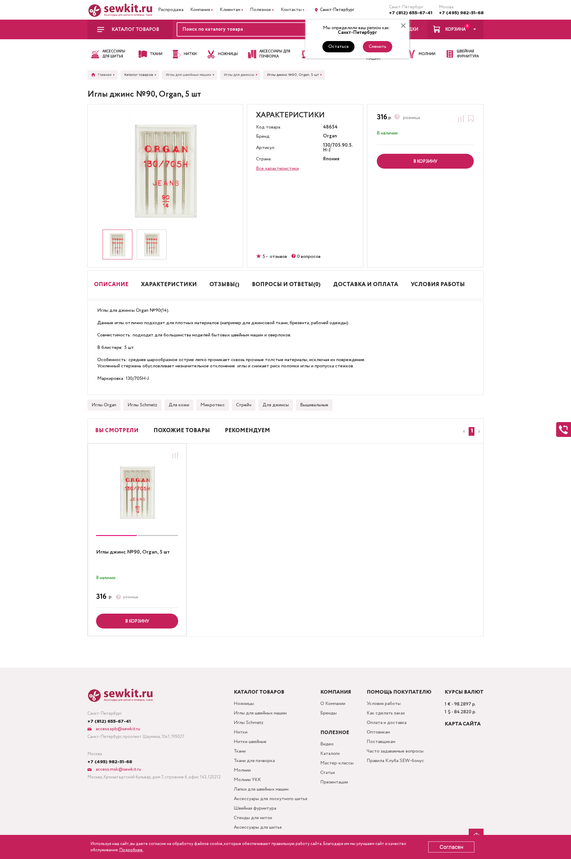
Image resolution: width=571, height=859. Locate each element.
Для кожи (179, 405)
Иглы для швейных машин (260, 713)
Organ (330, 136)
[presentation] (463, 432)
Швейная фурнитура (255, 808)
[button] (471, 431)
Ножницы (244, 703)
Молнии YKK (247, 779)
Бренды (328, 713)
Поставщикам (381, 741)
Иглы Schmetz (142, 405)
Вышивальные (314, 405)
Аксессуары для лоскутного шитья (270, 798)
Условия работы (384, 703)
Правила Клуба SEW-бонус (395, 760)
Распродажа (170, 9)
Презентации (334, 782)
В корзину (137, 621)
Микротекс (212, 405)
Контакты (291, 9)
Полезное (260, 9)
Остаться (338, 46)
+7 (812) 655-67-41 (410, 13)
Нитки (240, 732)
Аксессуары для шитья (258, 827)
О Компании (332, 703)
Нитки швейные (250, 741)
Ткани (240, 751)
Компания (200, 9)
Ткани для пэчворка (254, 760)
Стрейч (243, 405)
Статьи (327, 772)
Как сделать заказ (386, 713)
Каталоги (330, 753)
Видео (327, 744)
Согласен (451, 847)
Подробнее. (131, 850)
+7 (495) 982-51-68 (461, 13)
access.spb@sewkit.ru (117, 729)
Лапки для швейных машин (261, 789)
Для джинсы (276, 405)
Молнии (242, 770)
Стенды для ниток (253, 817)
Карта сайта (463, 724)
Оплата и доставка (387, 722)
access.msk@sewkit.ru (118, 769)
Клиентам (230, 9)
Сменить (377, 46)
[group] (137, 492)
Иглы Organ (104, 405)
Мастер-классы (337, 763)
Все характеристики (277, 168)
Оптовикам (378, 732)
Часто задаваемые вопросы (395, 751)
